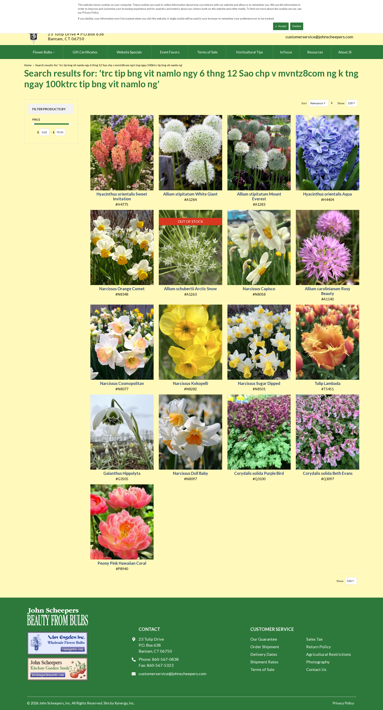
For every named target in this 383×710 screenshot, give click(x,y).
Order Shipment (264, 646)
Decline (296, 26)
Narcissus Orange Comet (122, 288)
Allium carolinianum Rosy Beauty (327, 291)
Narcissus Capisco (259, 288)
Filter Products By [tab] (49, 109)
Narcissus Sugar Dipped (259, 383)
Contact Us (316, 669)
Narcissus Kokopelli (190, 383)
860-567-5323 (160, 665)
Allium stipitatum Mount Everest (259, 196)
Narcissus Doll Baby (190, 473)
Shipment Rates (264, 661)
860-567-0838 (165, 659)
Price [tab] (36, 119)
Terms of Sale (262, 669)
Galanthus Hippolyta (121, 473)
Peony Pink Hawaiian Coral (122, 563)
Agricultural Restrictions (328, 654)
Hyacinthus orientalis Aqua (327, 194)
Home (28, 65)
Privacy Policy (343, 703)
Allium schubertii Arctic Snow (190, 288)
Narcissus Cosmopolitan (122, 383)
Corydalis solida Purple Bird (259, 473)
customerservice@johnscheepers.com (319, 36)
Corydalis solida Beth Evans (327, 473)
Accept (282, 26)
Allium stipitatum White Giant (190, 194)
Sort (304, 103)
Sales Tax (314, 639)
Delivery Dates (263, 654)
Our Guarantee (263, 639)
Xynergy (121, 703)
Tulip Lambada (328, 383)
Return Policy (318, 646)
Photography (318, 661)
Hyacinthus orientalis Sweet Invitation (122, 196)
